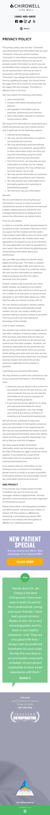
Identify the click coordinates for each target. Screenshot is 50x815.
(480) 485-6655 (25, 16)
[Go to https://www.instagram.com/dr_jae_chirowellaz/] (25, 22)
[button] (25, 561)
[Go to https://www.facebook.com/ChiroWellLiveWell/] (16, 22)
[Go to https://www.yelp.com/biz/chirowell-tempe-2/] (34, 22)
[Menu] (25, 811)
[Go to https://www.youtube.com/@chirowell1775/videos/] (21, 22)
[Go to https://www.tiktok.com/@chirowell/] (29, 22)
